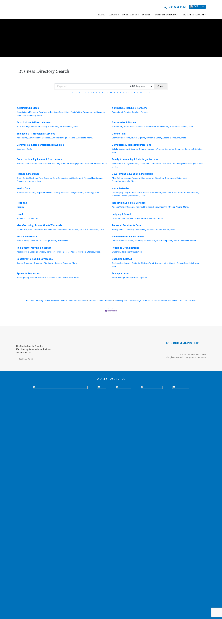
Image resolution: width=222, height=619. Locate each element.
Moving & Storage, (86, 252)
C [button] (82, 93)
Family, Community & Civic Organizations (135, 159)
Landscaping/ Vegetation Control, (127, 192)
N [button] (114, 93)
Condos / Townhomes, (57, 252)
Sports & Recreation (28, 273)
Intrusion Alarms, (175, 207)
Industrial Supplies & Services (129, 202)
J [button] (102, 93)
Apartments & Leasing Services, (31, 252)
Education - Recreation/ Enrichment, (171, 178)
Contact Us (148, 300)
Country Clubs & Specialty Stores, (184, 263)
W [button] (141, 93)
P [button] (120, 93)
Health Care (23, 188)
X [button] (144, 93)
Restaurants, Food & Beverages (35, 259)
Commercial (118, 133)
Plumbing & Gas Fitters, (145, 240)
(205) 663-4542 (25, 359)
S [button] (128, 93)
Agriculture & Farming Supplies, (126, 112)
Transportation (120, 273)
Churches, (116, 252)
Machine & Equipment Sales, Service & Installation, (76, 229)
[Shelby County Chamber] (40, 10)
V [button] (137, 93)
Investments (129, 14)
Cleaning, (130, 229)
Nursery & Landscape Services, (126, 195)
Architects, (81, 137)
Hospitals (22, 202)
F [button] (91, 93)
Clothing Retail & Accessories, (155, 263)
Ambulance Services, (26, 192)
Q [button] (123, 93)
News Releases (52, 300)
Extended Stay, (118, 218)
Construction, (31, 163)
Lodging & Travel (121, 214)
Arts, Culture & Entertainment (34, 122)
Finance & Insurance (28, 173)
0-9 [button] (72, 93)
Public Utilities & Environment (128, 236)
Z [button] (149, 93)
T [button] (131, 93)
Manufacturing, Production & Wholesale (39, 225)
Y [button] (146, 93)
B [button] (79, 93)
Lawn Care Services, (152, 192)
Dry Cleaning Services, (145, 229)
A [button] (76, 93)
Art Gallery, (42, 126)
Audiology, (89, 192)
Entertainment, (66, 126)
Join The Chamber (187, 300)
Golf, (60, 277)
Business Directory (167, 14)
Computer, (169, 149)
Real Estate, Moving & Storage (34, 247)
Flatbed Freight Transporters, (125, 277)
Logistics (143, 277)
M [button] (111, 93)
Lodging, (130, 218)
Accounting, (22, 137)
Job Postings (135, 300)
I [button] (99, 93)
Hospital (20, 207)
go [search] (161, 86)
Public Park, (68, 277)
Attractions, (53, 126)
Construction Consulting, (49, 163)
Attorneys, (21, 218)
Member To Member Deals (101, 300)
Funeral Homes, (163, 229)
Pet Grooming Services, (27, 240)
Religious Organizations (125, 247)
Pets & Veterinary (27, 236)
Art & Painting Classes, (27, 126)
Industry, (163, 207)
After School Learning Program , (126, 178)
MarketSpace (121, 300)
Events (146, 14)
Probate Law (32, 218)
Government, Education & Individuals (132, 173)
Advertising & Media (28, 108)
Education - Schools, (121, 181)
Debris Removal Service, (123, 240)
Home (101, 14)
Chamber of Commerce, (150, 163)
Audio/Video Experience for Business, (88, 112)
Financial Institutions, (93, 178)
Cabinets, (136, 263)
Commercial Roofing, (121, 137)
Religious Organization (132, 252)
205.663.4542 (177, 6)
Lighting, (142, 137)
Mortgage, (72, 252)
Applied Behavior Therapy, (48, 192)
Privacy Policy (190, 357)
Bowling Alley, (23, 277)
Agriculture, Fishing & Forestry (129, 108)
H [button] (97, 93)
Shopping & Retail (122, 259)
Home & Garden (120, 188)
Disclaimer (201, 357)
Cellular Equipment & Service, (125, 149)
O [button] (117, 93)
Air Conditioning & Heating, (63, 137)
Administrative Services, (39, 137)
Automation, (117, 126)
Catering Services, (63, 263)
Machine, (48, 229)
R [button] (126, 93)
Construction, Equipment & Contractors (39, 159)
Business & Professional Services (36, 133)
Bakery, (20, 263)
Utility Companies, (164, 240)
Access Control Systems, (123, 207)
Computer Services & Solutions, (189, 149)
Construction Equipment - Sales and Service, (81, 163)
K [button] (105, 93)
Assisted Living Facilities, (72, 192)
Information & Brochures (166, 300)
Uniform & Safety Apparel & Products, (163, 137)
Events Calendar (68, 300)
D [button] (85, 93)
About (113, 14)
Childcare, (166, 163)
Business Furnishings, (121, 263)
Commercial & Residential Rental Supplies (40, 144)
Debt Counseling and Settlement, (68, 178)
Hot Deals (82, 300)
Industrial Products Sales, (147, 207)
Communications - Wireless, (151, 149)
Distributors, (22, 229)
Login (201, 7)
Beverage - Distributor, (44, 263)
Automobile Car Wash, (133, 126)
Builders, (20, 163)
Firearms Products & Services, (43, 277)
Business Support (193, 14)
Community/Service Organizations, (187, 163)
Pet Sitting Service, (48, 240)
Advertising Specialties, (59, 112)
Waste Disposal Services (185, 240)
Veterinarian (63, 240)
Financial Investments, (27, 181)
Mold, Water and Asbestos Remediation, (180, 192)
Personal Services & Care (126, 225)
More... (40, 115)
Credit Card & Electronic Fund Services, (34, 178)
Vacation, (153, 218)
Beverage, (28, 263)
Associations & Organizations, (125, 163)
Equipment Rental (24, 149)
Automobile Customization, (156, 126)
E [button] (88, 93)
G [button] (94, 93)
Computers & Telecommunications (131, 144)
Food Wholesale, (35, 229)
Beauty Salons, (118, 229)
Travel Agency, (141, 218)
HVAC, (134, 137)
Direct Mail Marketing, (26, 115)
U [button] (134, 93)
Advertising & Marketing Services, (32, 112)
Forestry (144, 112)
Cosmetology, (147, 178)
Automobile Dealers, (179, 126)
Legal (20, 214)
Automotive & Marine (124, 122)
